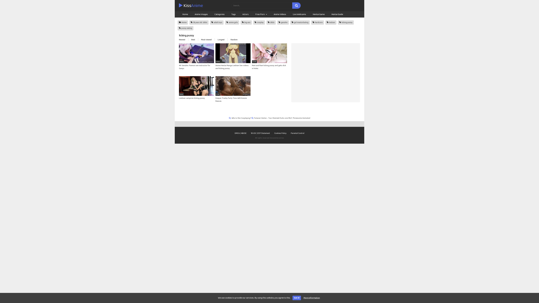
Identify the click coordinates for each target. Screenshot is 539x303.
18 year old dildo (200, 22)
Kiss (193, 5)
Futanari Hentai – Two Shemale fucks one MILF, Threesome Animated (282, 118)
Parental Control (297, 133)
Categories (219, 14)
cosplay (260, 22)
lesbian (332, 22)
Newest (182, 39)
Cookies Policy (280, 133)
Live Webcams (299, 14)
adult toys (217, 22)
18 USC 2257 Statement (260, 133)
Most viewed (206, 39)
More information (311, 298)
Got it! (297, 298)
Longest (221, 39)
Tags (233, 14)
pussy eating (186, 28)
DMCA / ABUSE (240, 133)
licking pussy (346, 22)
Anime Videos (280, 14)
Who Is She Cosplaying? (241, 118)
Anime (184, 22)
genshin (284, 22)
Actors (245, 14)
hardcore (319, 22)
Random (234, 39)
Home (185, 14)
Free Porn (260, 14)
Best (193, 39)
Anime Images (201, 14)
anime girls (233, 22)
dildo (272, 22)
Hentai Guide (337, 14)
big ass (247, 22)
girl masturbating (301, 22)
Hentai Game (319, 14)
